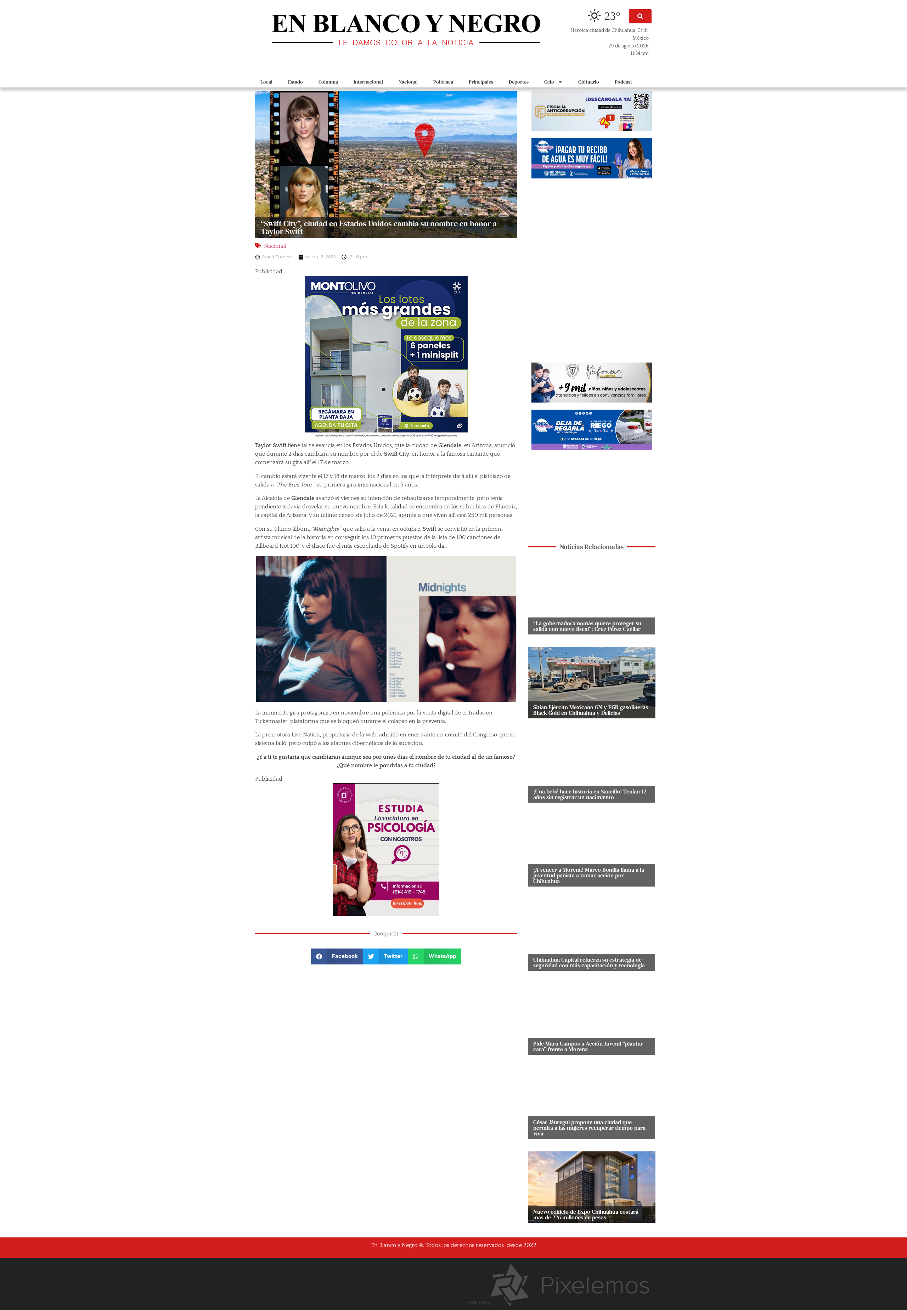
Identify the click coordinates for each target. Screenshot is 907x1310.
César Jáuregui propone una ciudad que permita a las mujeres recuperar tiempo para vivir (589, 1127)
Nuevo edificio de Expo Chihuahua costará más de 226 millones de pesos (585, 1214)
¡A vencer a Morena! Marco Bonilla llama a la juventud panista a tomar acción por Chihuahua (588, 875)
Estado (295, 81)
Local (266, 81)
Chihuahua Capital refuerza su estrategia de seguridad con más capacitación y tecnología (589, 962)
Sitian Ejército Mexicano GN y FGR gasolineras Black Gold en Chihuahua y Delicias (590, 710)
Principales (481, 81)
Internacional (368, 81)
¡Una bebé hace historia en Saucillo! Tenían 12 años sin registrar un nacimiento (589, 794)
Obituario (588, 81)
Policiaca (443, 81)
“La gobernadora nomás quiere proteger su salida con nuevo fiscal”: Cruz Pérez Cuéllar (587, 626)
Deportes (519, 81)
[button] (640, 16)
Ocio (549, 81)
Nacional (408, 81)
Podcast (623, 81)
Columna (328, 81)
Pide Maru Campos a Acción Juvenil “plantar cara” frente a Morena (588, 1046)
